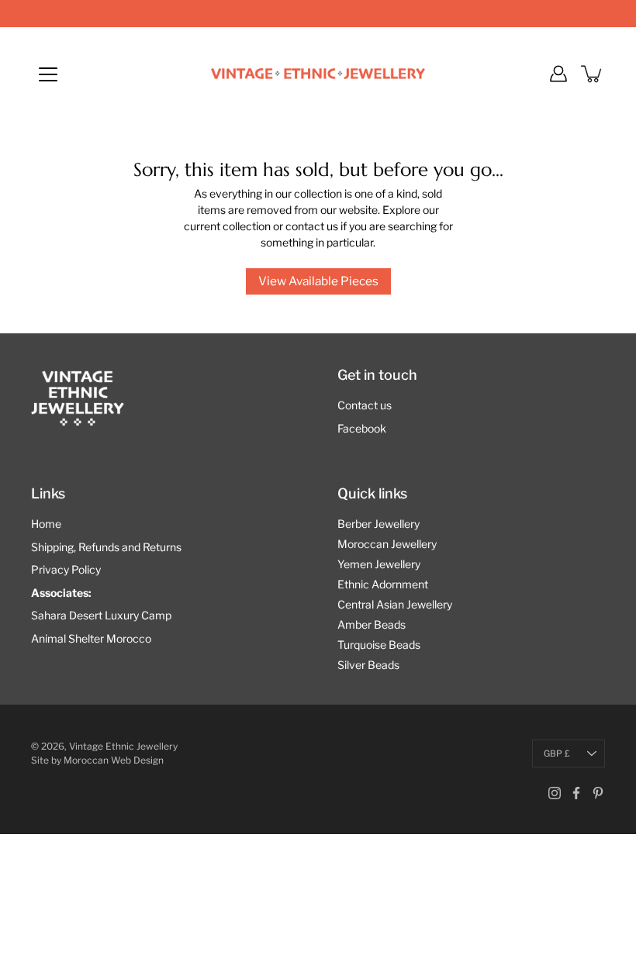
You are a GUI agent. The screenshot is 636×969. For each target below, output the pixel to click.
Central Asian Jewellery (394, 604)
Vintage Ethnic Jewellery (123, 746)
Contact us (364, 405)
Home (46, 523)
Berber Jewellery (378, 523)
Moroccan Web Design (114, 760)
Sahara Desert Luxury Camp (101, 615)
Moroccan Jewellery (387, 543)
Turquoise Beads (378, 644)
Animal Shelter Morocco (91, 638)
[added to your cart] (592, 73)
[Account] (558, 73)
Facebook (361, 428)
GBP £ (557, 753)
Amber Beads (371, 624)
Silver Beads (368, 664)
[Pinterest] (598, 793)
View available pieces (318, 281)
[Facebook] (576, 793)
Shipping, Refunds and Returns (106, 546)
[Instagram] (555, 793)
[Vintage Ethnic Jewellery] (318, 73)
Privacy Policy (66, 569)
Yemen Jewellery (378, 564)
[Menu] (48, 74)
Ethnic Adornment (382, 584)
